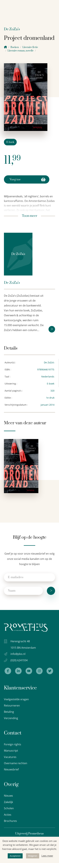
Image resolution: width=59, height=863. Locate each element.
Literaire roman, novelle (21, 50)
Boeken (14, 47)
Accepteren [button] (15, 855)
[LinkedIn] (18, 671)
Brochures (10, 821)
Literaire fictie (30, 47)
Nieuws (8, 795)
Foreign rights (12, 744)
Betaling (9, 712)
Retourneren (12, 705)
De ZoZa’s (12, 29)
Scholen (9, 808)
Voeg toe (15, 179)
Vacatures (10, 757)
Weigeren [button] (32, 855)
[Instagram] (39, 671)
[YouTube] (29, 671)
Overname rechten (15, 763)
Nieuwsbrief (11, 769)
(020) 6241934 (19, 660)
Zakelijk (8, 802)
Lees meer (47, 855)
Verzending (11, 718)
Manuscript (11, 750)
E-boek (10, 142)
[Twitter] (50, 671)
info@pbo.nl (17, 654)
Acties (7, 814)
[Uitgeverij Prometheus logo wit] (26, 627)
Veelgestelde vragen (16, 699)
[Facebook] (8, 671)
